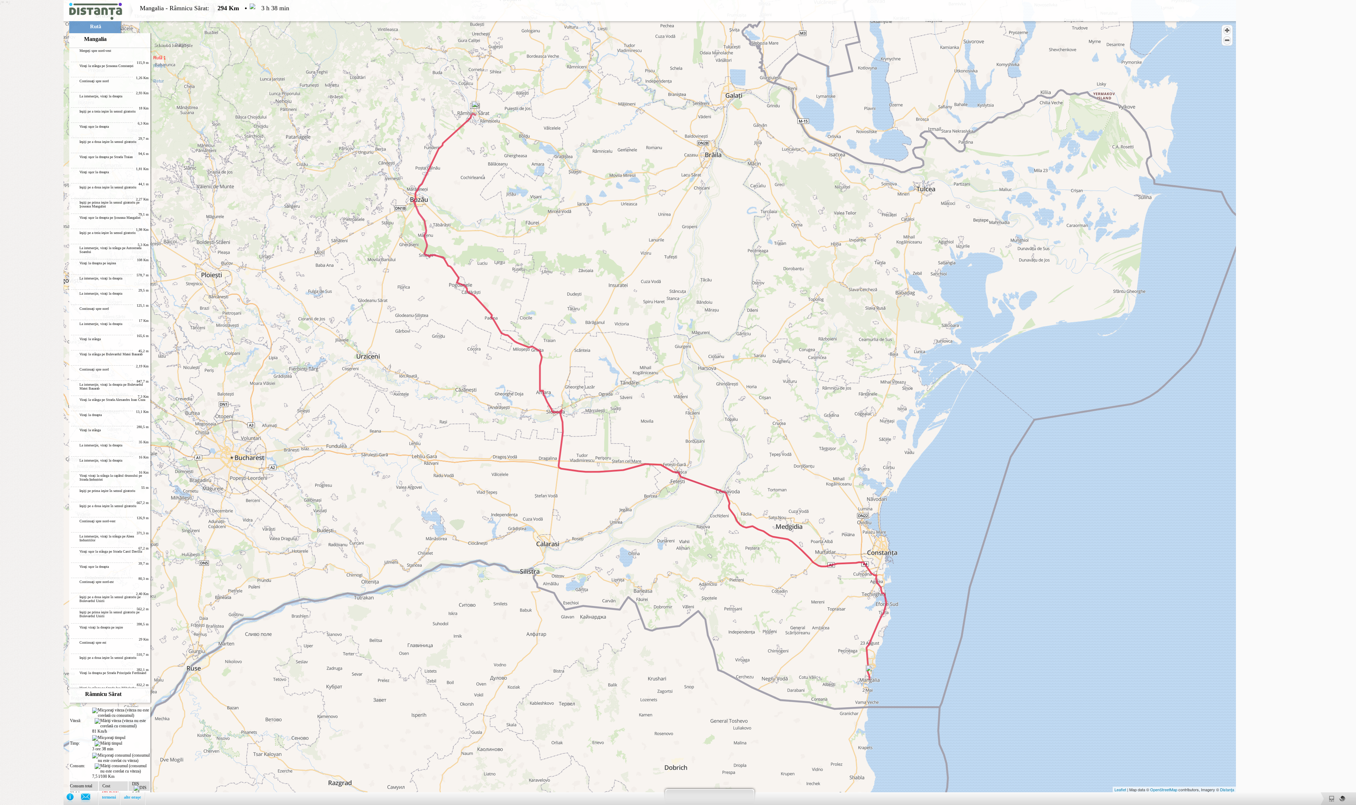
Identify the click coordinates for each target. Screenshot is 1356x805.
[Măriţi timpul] (108, 743)
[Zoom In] (1227, 30)
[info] (73, 798)
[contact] (89, 798)
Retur (158, 81)
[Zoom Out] (1227, 40)
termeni (109, 797)
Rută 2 (159, 66)
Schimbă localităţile (173, 45)
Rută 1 (159, 57)
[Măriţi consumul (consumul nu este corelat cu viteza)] (122, 768)
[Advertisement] (32, 106)
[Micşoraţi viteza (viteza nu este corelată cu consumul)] (121, 713)
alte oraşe (132, 797)
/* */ (144, 400)
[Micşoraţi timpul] (108, 738)
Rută (95, 26)
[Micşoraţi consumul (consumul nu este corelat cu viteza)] (121, 758)
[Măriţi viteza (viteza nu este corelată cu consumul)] (122, 723)
